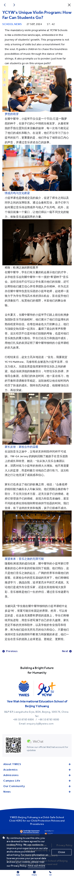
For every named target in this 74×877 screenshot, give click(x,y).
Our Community (14, 786)
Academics (10, 769)
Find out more (36, 865)
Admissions (11, 775)
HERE (19, 820)
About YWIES (12, 764)
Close (61, 852)
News (7, 791)
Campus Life (11, 780)
